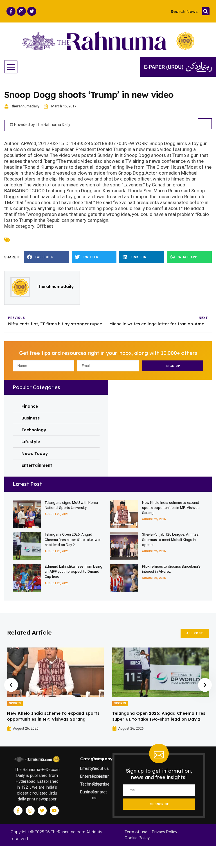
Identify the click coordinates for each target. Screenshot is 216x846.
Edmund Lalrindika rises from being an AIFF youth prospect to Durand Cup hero (73, 571)
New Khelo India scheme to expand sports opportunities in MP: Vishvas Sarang (170, 507)
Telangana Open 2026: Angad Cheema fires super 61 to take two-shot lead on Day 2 (73, 539)
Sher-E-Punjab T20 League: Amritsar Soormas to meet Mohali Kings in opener (171, 539)
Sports (15, 703)
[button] (206, 11)
